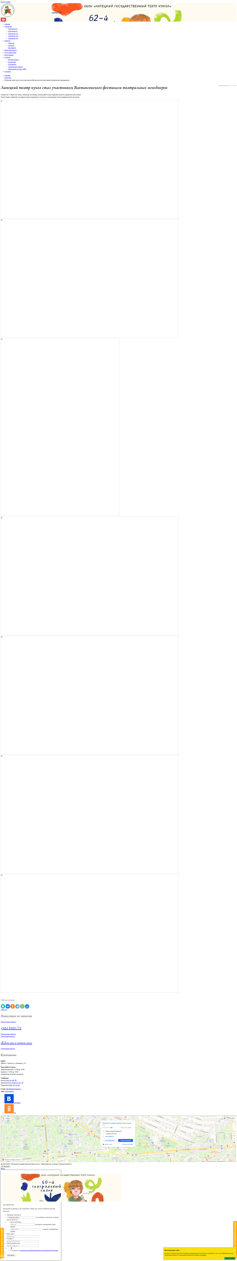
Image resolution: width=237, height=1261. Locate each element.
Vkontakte (17, 1103)
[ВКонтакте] (8, 1006)
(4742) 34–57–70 (17, 1083)
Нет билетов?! (5, 1166)
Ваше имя (11, 1234)
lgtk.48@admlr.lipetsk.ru (13, 1089)
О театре (7, 57)
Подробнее (203, 1255)
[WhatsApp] (22, 1006)
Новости (7, 41)
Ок (15, 1113)
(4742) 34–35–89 (14, 1085)
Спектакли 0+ (12, 29)
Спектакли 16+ (13, 36)
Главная (7, 24)
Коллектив (12, 62)
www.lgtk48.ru (9, 1091)
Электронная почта (13, 1243)
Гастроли (11, 45)
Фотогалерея (8, 55)
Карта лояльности (10, 50)
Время (12, 1227)
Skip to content (5, 2)
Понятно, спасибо (230, 1258)
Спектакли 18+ (13, 38)
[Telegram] (17, 1006)
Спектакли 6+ (12, 31)
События (11, 43)
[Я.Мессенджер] (3, 1006)
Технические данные (15, 67)
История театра (13, 60)
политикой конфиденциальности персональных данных (38, 1250)
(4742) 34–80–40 (11, 1080)
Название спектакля (14, 1215)
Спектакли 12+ (13, 34)
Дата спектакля (15, 1222)
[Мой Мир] (27, 1006)
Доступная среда (10, 53)
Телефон (10, 1239)
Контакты (7, 71)
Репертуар (8, 26)
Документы (12, 64)
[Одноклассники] (12, 1006)
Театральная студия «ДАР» (17, 69)
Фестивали (12, 48)
